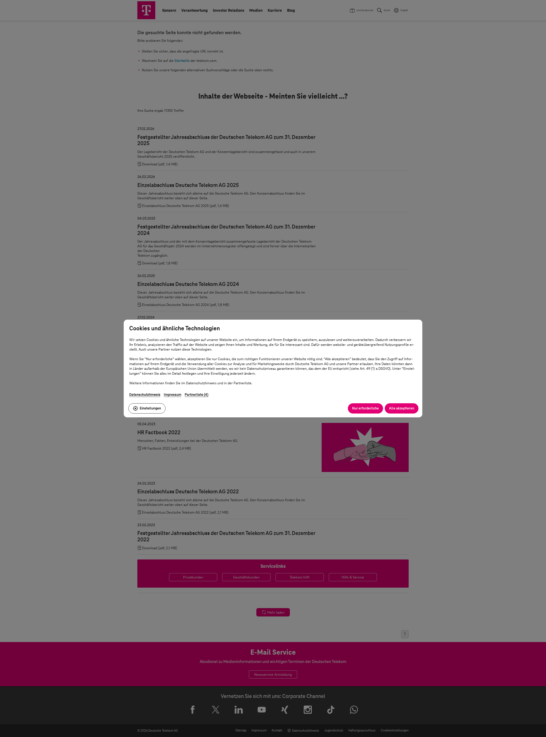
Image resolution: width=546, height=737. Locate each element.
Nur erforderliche (365, 408)
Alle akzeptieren (401, 408)
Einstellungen (150, 408)
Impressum (172, 394)
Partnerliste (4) (196, 394)
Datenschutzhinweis (144, 394)
